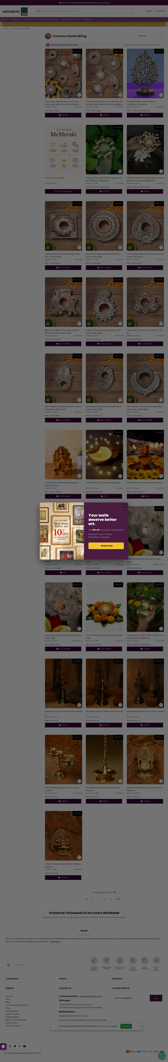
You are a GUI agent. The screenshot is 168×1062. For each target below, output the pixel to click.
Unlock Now (107, 545)
